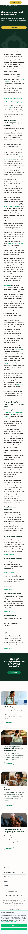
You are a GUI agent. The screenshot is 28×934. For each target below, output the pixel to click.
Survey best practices (11, 5)
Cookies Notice (13, 921)
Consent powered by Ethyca (19, 931)
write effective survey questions (13, 412)
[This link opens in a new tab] (6, 895)
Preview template (9, 555)
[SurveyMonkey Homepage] (4, 2)
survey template (8, 107)
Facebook (20, 384)
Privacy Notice (5, 921)
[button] (14, 868)
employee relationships (11, 363)
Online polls (18, 349)
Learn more (9, 722)
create (12, 414)
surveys (6, 416)
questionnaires (12, 292)
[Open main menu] (24, 2)
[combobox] (14, 891)
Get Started (14, 27)
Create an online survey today (13, 98)
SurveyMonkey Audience (11, 206)
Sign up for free (15, 2)
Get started (14, 672)
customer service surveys (15, 243)
